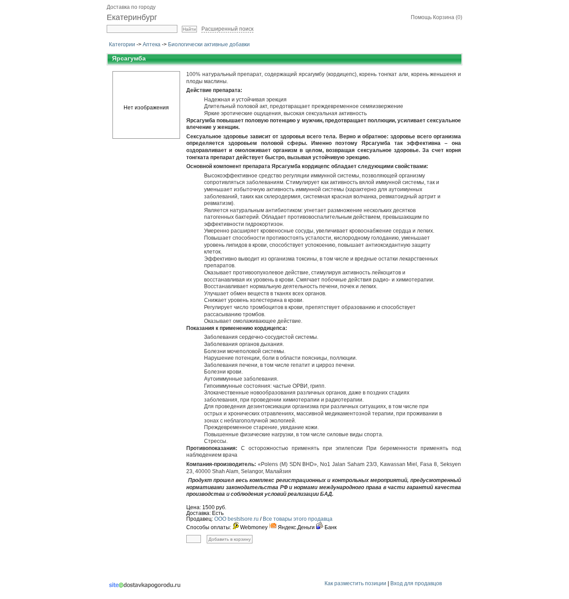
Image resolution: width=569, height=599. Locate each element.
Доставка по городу (131, 7)
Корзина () (447, 17)
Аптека (151, 44)
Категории (122, 44)
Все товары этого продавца (298, 519)
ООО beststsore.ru (236, 519)
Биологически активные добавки (209, 44)
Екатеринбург (132, 17)
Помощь (421, 17)
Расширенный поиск (227, 29)
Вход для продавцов (416, 583)
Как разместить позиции (355, 583)
